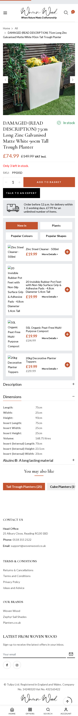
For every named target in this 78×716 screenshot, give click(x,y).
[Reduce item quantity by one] (6, 182)
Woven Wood (11, 610)
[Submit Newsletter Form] (71, 654)
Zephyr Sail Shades (15, 616)
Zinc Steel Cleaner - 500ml (42, 249)
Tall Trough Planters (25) (24, 486)
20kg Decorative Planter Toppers (41, 359)
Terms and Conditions (17, 576)
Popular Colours (22, 236)
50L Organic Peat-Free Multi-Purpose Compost (44, 329)
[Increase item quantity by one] (19, 182)
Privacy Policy (11, 582)
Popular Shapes (56, 236)
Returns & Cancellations (18, 570)
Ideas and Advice (13, 588)
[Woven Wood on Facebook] (7, 665)
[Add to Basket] (67, 252)
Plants (56, 225)
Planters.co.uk (12, 622)
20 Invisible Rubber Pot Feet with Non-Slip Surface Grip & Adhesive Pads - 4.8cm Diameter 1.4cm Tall (43, 286)
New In (21, 225)
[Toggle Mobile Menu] (5, 13)
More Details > (50, 254)
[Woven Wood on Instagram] (17, 665)
